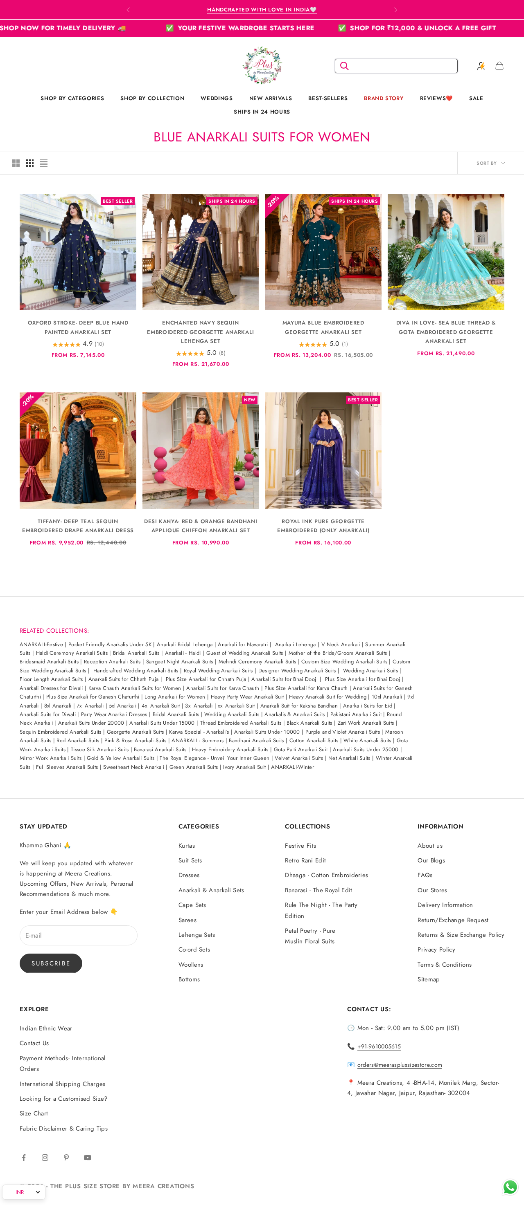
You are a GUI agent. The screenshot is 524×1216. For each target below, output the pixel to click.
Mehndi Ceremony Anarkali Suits (257, 661)
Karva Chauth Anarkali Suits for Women (134, 688)
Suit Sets (190, 860)
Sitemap (429, 979)
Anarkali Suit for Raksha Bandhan (299, 706)
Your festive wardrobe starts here (203, 28)
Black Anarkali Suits (309, 723)
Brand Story (383, 98)
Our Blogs (431, 860)
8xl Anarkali (58, 706)
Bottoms (189, 979)
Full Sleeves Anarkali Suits (67, 767)
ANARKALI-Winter (292, 767)
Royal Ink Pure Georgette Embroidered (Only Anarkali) (323, 525)
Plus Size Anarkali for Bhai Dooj (362, 679)
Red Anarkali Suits (77, 740)
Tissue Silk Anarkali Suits (100, 749)
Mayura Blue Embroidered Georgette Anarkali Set (323, 327)
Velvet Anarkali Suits (299, 758)
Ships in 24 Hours (262, 112)
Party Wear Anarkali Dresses (114, 714)
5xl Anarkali (122, 706)
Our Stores (432, 890)
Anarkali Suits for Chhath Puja (123, 679)
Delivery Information (445, 904)
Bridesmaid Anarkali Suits (49, 661)
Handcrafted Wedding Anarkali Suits (135, 670)
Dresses (188, 875)
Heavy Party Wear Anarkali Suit (247, 697)
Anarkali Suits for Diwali (48, 714)
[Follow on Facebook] (24, 1157)
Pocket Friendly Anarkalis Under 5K (109, 644)
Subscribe (51, 963)
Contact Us (34, 1043)
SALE (476, 98)
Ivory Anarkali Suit (244, 767)
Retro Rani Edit (305, 860)
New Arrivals (270, 98)
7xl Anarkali (90, 706)
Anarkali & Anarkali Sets (211, 890)
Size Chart (34, 1113)
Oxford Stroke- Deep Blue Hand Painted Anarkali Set (78, 327)
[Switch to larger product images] (16, 163)
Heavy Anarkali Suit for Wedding (327, 697)
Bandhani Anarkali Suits (256, 740)
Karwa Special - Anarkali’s (199, 732)
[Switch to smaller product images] (30, 163)
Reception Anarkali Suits (112, 661)
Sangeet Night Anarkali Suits (179, 661)
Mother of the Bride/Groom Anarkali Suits (338, 653)
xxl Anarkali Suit (236, 706)
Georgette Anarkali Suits (135, 732)
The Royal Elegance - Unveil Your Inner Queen (214, 758)
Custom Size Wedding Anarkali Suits (344, 661)
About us (430, 845)
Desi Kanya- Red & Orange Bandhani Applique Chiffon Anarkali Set (200, 525)
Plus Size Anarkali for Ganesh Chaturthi (92, 697)
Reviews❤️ (436, 98)
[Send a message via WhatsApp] (510, 1187)
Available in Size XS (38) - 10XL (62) (262, 9)
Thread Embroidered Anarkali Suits (241, 723)
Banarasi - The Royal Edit (318, 890)
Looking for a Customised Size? (64, 1098)
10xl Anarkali (387, 697)
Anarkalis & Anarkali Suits (294, 714)
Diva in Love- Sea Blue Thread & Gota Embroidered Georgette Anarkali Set (446, 332)
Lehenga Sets (196, 934)
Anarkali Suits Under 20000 (91, 723)
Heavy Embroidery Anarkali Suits (230, 749)
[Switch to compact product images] (43, 163)
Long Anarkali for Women (175, 697)
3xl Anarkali (198, 706)
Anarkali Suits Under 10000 (267, 732)
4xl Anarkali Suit (161, 706)
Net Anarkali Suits (349, 758)
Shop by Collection (152, 98)
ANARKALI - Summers (198, 740)
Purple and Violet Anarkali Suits (342, 732)
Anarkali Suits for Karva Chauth (222, 688)
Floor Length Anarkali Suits (51, 679)
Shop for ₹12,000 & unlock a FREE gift (380, 28)
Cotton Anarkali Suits (314, 740)
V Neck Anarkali (341, 644)
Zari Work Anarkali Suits (366, 723)
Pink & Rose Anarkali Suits (135, 740)
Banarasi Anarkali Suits (160, 749)
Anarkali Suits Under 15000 (161, 723)
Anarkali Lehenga (295, 644)
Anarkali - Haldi (183, 653)
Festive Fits (300, 845)
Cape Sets (192, 904)
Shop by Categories (72, 98)
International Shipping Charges (63, 1083)
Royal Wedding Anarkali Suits (218, 670)
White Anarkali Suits (367, 740)
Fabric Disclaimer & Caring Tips (64, 1128)
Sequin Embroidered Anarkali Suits (61, 732)
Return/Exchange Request (453, 920)
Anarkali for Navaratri (243, 644)
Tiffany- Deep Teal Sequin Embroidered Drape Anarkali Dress (78, 525)
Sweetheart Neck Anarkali (134, 767)
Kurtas (186, 845)
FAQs (425, 875)
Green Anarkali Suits (193, 767)
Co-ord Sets (194, 949)
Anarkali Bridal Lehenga (184, 644)
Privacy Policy (436, 949)
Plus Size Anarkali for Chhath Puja (206, 679)
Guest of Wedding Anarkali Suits (244, 653)
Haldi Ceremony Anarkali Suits (72, 653)
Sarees (187, 920)
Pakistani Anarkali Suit (356, 714)
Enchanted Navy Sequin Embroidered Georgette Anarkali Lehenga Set (200, 332)
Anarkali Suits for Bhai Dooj (283, 679)
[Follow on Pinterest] (66, 1157)
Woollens (190, 964)
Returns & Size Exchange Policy (461, 934)
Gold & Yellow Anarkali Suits (120, 758)
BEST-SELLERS (328, 98)
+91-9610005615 (379, 1046)
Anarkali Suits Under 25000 (365, 749)
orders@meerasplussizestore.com (400, 1065)
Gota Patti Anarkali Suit (301, 749)
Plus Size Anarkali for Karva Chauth (306, 688)
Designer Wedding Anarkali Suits (297, 670)
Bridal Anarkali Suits (136, 653)
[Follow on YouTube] (88, 1157)
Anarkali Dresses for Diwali (51, 688)
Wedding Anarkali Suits (370, 670)
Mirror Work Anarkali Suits (50, 758)
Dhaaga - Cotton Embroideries (326, 875)
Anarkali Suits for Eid (367, 706)
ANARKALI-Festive (41, 644)
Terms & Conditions (445, 964)
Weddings (217, 98)
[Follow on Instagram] (45, 1157)
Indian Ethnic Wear (46, 1028)
